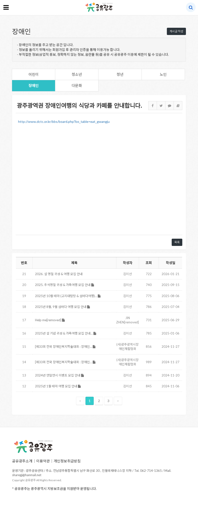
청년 (120, 74)
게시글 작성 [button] (176, 31)
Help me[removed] (48, 320)
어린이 (33, 74)
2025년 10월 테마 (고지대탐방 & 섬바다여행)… (66, 296)
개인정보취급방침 (67, 461)
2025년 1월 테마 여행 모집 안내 (56, 386)
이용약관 (43, 461)
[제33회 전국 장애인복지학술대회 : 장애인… (64, 346)
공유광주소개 (22, 461)
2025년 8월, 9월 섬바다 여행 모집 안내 (61, 307)
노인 (163, 74)
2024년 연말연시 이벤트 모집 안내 (58, 375)
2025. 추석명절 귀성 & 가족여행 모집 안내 (63, 285)
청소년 (77, 74)
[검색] (191, 7)
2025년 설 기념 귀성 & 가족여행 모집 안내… (64, 333)
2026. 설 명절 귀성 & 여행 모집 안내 (59, 274)
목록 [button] (177, 242)
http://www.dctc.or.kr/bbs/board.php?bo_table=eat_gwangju (64, 121)
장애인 (33, 85)
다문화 (77, 85)
